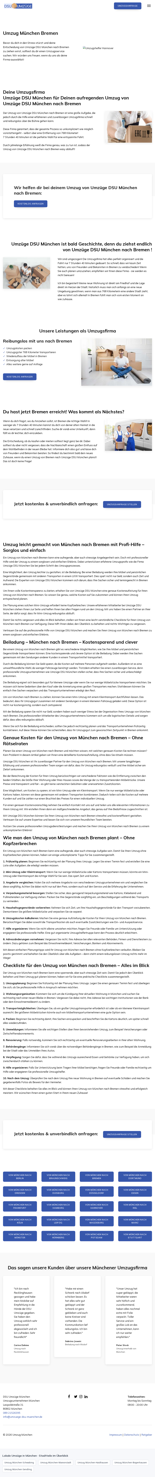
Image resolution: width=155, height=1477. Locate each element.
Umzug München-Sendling (18, 1469)
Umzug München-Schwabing (19, 1462)
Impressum (115, 1434)
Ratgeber (146, 1434)
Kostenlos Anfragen (31, 203)
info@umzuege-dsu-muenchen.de (22, 1416)
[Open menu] (149, 6)
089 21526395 (11, 1412)
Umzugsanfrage (128, 6)
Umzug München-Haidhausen (93, 1462)
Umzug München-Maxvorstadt (55, 1462)
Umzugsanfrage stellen (122, 504)
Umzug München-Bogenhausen (130, 1462)
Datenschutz (131, 1434)
